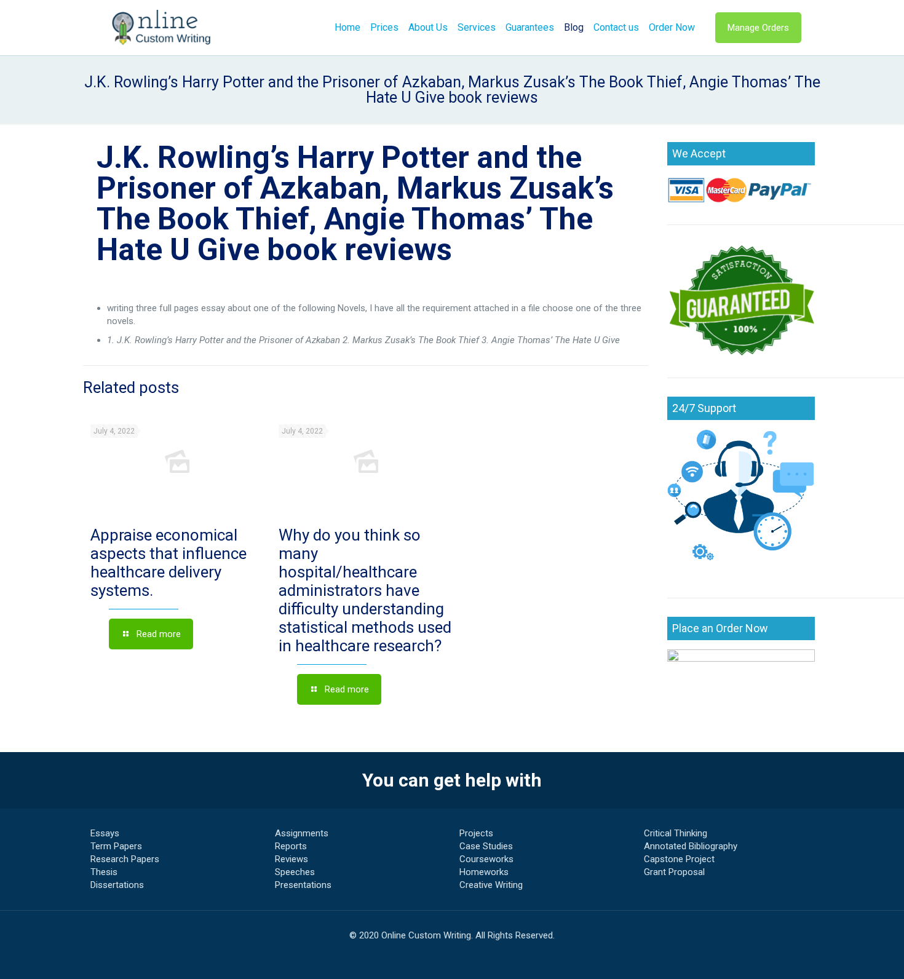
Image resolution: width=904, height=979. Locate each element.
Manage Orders (758, 27)
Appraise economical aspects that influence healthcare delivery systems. (168, 563)
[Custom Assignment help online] (162, 27)
